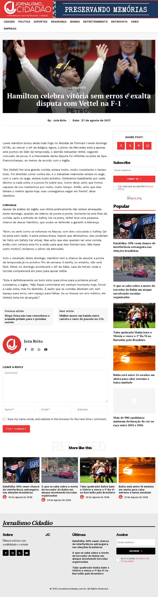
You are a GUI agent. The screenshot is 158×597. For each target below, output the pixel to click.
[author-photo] (5, 497)
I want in (132, 179)
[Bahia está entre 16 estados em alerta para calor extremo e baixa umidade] (134, 358)
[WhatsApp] (147, 146)
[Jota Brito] (12, 344)
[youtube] (45, 348)
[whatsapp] (39, 348)
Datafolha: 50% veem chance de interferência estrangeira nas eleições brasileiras (134, 246)
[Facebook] (121, 146)
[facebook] (25, 348)
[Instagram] (13, 553)
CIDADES (79, 87)
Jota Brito (59, 120)
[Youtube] (27, 553)
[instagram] (32, 348)
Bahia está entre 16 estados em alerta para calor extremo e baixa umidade (134, 378)
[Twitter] (130, 146)
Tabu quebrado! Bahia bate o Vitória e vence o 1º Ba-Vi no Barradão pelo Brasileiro (132, 336)
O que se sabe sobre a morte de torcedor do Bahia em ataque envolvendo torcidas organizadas (134, 291)
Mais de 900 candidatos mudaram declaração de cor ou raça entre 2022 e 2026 (133, 421)
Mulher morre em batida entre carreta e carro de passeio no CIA (81, 317)
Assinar (134, 551)
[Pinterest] (139, 146)
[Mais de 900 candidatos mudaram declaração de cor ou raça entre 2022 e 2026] (134, 400)
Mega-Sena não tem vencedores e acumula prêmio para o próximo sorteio (27, 319)
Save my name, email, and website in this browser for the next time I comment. (57, 419)
